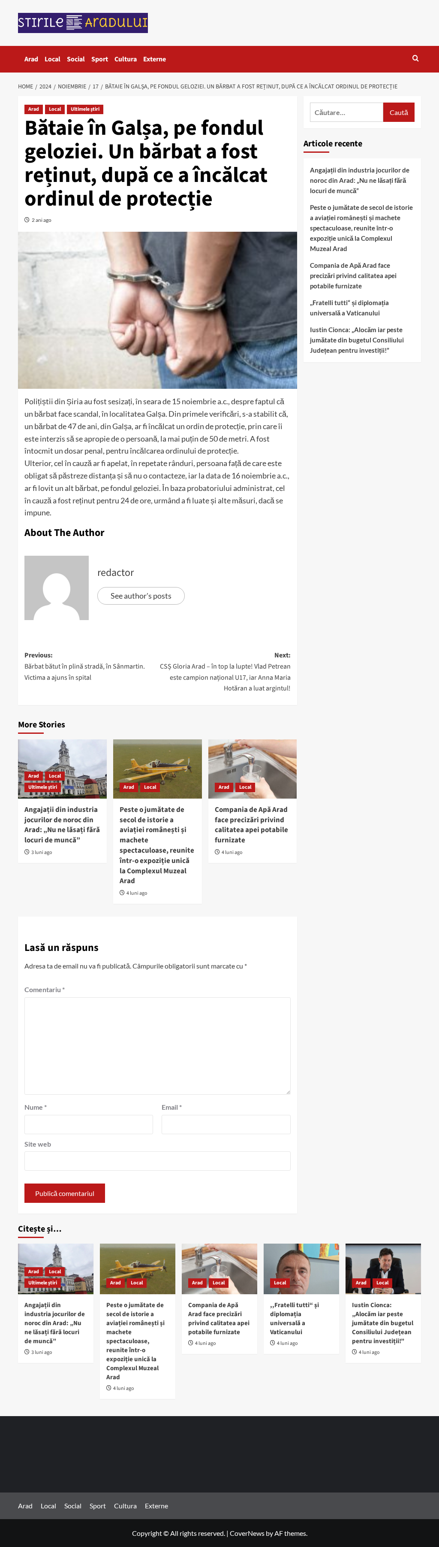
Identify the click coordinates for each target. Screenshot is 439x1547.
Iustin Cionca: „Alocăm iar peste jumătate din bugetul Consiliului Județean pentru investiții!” (357, 340)
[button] (415, 59)
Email (172, 1107)
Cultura (125, 59)
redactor (115, 572)
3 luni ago (41, 852)
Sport (99, 59)
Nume (35, 1107)
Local (52, 59)
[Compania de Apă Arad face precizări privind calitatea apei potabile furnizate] (252, 769)
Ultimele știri (85, 109)
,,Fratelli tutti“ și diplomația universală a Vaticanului (349, 308)
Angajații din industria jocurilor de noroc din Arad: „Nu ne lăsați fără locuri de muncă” (62, 825)
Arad (31, 59)
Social (76, 59)
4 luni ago (136, 893)
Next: (225, 672)
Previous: (84, 666)
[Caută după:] (346, 112)
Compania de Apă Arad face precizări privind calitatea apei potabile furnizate (251, 825)
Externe (154, 59)
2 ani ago (41, 220)
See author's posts (141, 595)
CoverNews (247, 1533)
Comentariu (44, 989)
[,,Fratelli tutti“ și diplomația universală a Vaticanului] (301, 1269)
